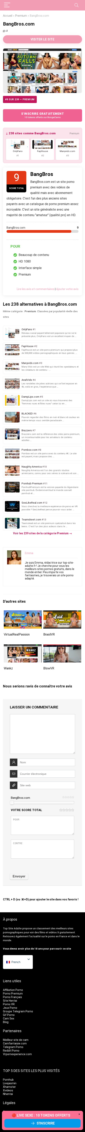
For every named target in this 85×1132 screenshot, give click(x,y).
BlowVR (48, 668)
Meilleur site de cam (15, 1039)
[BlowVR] (62, 647)
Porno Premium (13, 993)
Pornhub (8, 1079)
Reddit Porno (11, 1050)
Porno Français (12, 997)
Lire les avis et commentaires (35, 289)
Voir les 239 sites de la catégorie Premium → (42, 533)
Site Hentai (10, 1000)
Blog (5, 1022)
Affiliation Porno (13, 990)
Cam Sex (8, 1018)
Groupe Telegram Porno (18, 1011)
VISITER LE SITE (42, 39)
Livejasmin (9, 1083)
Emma (29, 553)
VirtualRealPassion (17, 634)
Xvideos (8, 1090)
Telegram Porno (13, 1047)
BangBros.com (20, 798)
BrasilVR (49, 634)
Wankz (8, 668)
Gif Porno (9, 1015)
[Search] (76, 5)
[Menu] (7, 5)
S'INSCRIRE (46, 1123)
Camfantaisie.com (15, 1043)
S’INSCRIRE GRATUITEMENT (42, 115)
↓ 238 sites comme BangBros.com (31, 133)
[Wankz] (23, 647)
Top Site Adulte (12, 928)
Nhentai (8, 1094)
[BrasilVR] (62, 613)
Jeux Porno (10, 1007)
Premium (21, 15)
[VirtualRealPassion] (23, 613)
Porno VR (9, 1004)
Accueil (7, 15)
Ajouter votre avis (67, 289)
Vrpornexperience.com (17, 1054)
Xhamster (9, 1086)
